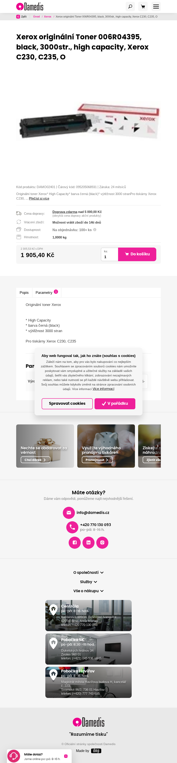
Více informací (103, 388)
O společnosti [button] (86, 572)
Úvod (36, 16)
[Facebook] (75, 543)
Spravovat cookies (67, 404)
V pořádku (117, 404)
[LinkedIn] (88, 543)
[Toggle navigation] (130, 6)
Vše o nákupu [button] (86, 591)
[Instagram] (102, 543)
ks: (106, 251)
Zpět (24, 16)
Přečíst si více (39, 198)
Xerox (48, 16)
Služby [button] (86, 582)
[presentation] (157, 446)
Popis (24, 292)
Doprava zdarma (64, 212)
